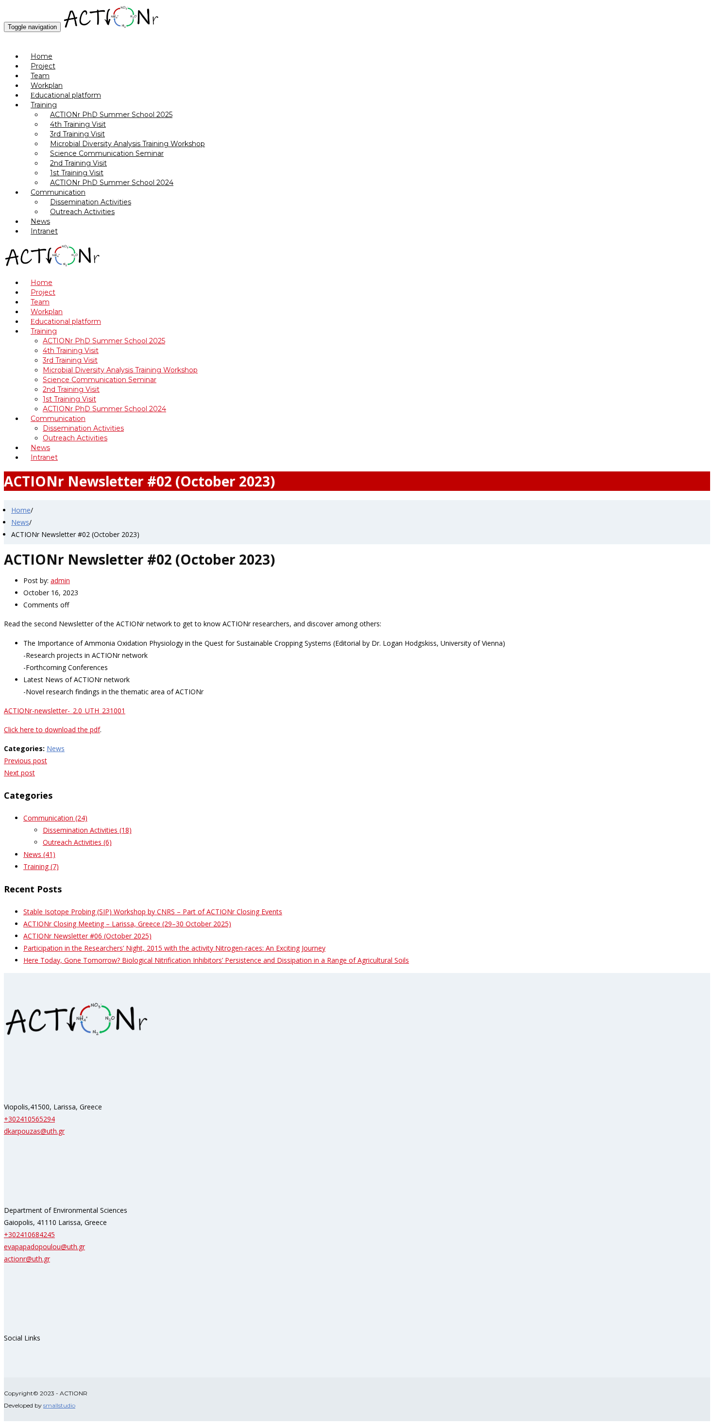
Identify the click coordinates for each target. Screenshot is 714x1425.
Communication (58, 192)
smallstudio (59, 1405)
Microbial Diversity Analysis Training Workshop (127, 143)
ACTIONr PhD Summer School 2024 (111, 182)
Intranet (44, 231)
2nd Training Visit (78, 163)
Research (18, 38)
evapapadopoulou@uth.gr (44, 1246)
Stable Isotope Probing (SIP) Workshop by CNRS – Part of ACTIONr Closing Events (152, 911)
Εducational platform (66, 95)
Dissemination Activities (90, 202)
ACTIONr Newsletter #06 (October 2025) (87, 935)
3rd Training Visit (77, 134)
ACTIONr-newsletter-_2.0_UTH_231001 (64, 710)
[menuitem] (366, 56)
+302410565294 (29, 1118)
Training (44, 105)
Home (21, 510)
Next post (19, 772)
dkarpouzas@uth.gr (34, 1131)
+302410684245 (29, 1234)
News (20, 522)
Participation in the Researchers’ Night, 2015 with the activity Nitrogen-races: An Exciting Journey (174, 948)
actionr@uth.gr (27, 1258)
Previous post (25, 760)
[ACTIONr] (111, 26)
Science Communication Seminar (107, 153)
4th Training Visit (78, 124)
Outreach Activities (82, 211)
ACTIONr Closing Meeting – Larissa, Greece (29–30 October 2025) (127, 923)
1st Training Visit (76, 172)
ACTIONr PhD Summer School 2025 (111, 114)
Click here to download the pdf (52, 729)
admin (60, 580)
